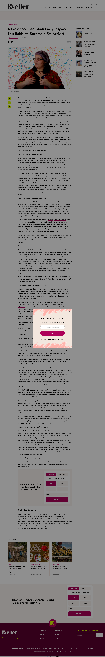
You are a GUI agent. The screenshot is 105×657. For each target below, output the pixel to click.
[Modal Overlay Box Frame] (52, 328)
